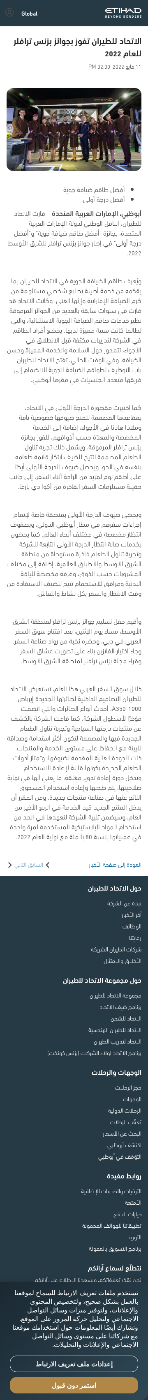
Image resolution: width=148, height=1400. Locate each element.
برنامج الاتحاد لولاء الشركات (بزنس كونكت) (94, 1052)
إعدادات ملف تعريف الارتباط (74, 1364)
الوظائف (132, 926)
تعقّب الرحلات (125, 1121)
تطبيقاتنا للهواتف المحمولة (111, 1225)
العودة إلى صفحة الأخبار (115, 864)
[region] (74, 1341)
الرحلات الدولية (124, 1110)
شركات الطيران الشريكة (116, 949)
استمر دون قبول (74, 1385)
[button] (29, 13)
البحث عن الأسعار (122, 1133)
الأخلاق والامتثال (122, 960)
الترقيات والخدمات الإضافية (111, 1190)
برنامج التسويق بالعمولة (115, 1248)
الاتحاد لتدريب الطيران (117, 1041)
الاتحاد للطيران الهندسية (114, 1029)
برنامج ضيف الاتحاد (120, 1006)
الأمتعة (133, 1202)
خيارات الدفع (127, 1213)
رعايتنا (135, 937)
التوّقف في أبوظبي (119, 1156)
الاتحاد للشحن (126, 1018)
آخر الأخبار (131, 914)
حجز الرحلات (128, 1087)
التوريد (134, 1236)
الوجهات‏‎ (132, 1098)
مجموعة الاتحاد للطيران (115, 995)
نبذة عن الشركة (124, 903)
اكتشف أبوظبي (124, 1144)
